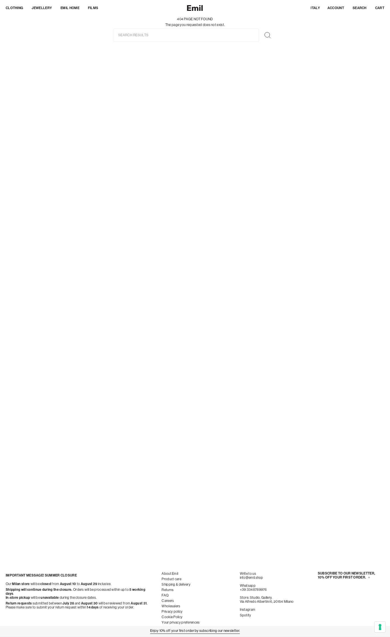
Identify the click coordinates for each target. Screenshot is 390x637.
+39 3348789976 (253, 590)
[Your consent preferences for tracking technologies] (380, 627)
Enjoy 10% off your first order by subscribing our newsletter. (195, 631)
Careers (168, 601)
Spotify (245, 615)
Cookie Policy (172, 617)
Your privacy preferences (181, 622)
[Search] (267, 35)
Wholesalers (171, 606)
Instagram (248, 610)
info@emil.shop (251, 578)
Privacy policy (172, 612)
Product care (171, 579)
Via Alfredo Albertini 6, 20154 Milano (267, 602)
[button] (14, 8)
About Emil (170, 574)
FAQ (165, 595)
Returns (168, 590)
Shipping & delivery (176, 584)
